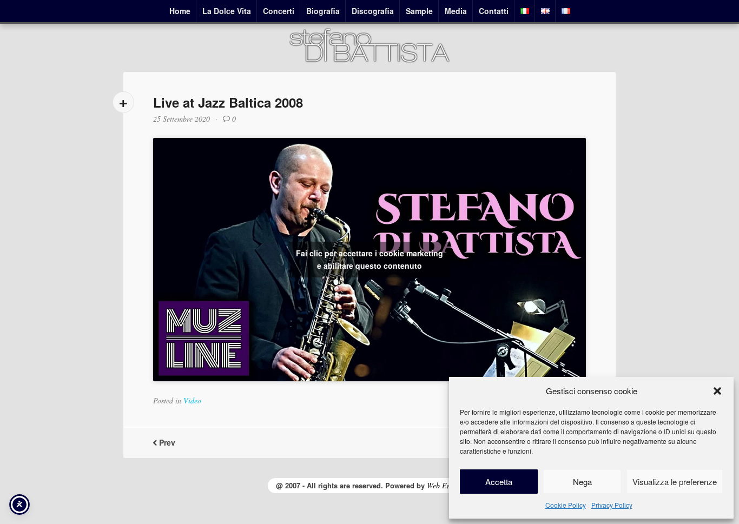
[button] (717, 391)
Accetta (498, 481)
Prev (166, 442)
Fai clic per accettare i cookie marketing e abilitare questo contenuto (369, 259)
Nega (582, 481)
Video (192, 400)
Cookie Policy (565, 504)
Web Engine (445, 485)
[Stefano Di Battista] (369, 61)
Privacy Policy (611, 504)
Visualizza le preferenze (674, 481)
